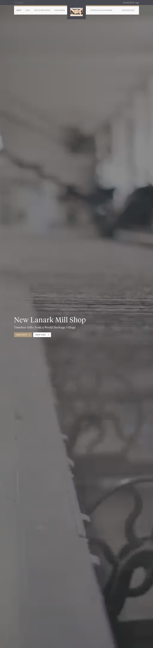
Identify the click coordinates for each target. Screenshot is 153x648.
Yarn (28, 10)
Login (137, 2)
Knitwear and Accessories (101, 10)
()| (128, 2)
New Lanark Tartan (42, 10)
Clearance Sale (128, 10)
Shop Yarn (40, 335)
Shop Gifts (21, 335)
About (18, 10)
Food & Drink (60, 10)
